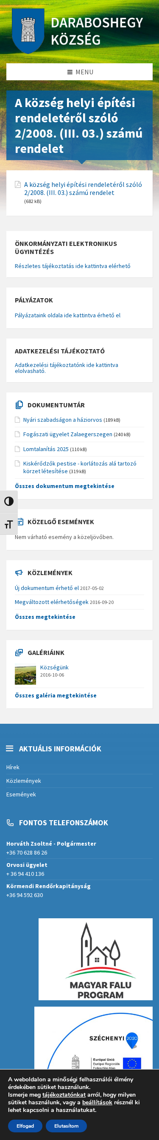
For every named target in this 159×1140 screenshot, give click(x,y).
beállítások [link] (97, 1102)
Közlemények (23, 780)
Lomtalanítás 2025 (46, 449)
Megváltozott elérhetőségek (52, 602)
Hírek (13, 767)
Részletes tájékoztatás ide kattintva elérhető (73, 266)
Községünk (54, 667)
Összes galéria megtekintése (56, 695)
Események (21, 794)
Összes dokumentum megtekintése (64, 486)
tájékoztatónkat (64, 1095)
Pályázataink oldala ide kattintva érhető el (67, 315)
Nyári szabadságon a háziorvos (62, 419)
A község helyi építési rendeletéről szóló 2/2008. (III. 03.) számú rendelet (83, 189)
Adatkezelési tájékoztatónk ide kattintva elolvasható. (66, 368)
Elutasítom (66, 1126)
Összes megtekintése (45, 617)
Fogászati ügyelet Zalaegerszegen (67, 434)
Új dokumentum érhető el (47, 588)
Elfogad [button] (25, 1126)
